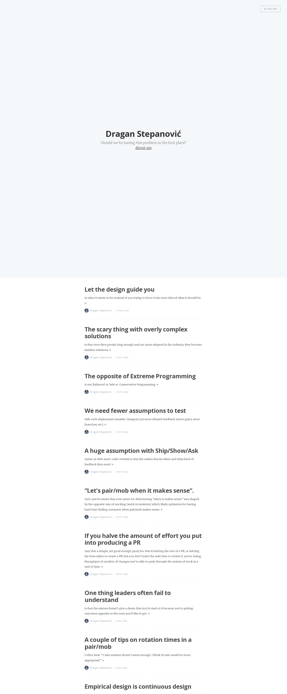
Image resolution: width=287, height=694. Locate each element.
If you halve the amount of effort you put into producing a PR (143, 539)
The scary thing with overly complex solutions (136, 332)
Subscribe (272, 8)
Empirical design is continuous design (138, 686)
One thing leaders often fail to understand (128, 596)
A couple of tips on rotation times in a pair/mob (138, 643)
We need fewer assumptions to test (135, 411)
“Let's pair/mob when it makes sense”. (139, 490)
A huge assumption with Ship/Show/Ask (141, 451)
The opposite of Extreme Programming (140, 376)
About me (143, 148)
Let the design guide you (119, 289)
